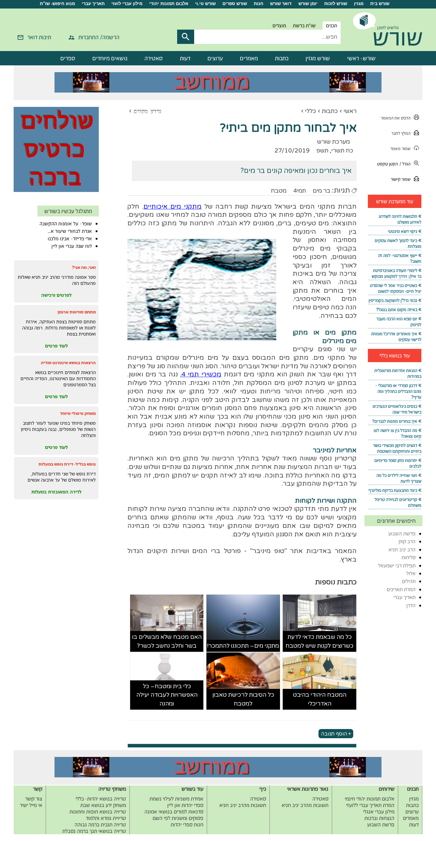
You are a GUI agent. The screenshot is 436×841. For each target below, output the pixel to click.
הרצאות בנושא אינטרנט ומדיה (68, 363)
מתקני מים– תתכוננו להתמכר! (243, 645)
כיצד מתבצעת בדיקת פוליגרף (393, 490)
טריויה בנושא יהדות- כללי (101, 798)
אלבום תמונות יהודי (168, 3)
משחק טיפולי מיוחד (78, 413)
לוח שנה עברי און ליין (71, 246)
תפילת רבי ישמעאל (397, 565)
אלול (411, 573)
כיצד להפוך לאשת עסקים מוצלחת (398, 243)
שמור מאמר (400, 148)
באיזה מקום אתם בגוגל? (396, 309)
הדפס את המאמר (395, 118)
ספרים (67, 58)
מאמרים (249, 58)
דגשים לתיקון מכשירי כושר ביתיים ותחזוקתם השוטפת (397, 448)
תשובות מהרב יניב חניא (305, 805)
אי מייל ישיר (31, 805)
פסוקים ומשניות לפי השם (178, 818)
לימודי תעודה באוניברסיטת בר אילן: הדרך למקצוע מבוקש (396, 273)
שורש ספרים (234, 3)
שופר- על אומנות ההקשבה (66, 224)
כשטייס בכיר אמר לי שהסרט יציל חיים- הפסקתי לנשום (395, 288)
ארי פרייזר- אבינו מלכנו (70, 239)
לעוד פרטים (56, 346)
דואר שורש (281, 3)
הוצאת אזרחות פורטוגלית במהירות (397, 373)
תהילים (409, 581)
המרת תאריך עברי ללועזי (370, 805)
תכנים (331, 25)
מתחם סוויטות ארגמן (77, 312)
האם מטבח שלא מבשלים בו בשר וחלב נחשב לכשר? (167, 641)
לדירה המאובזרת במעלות (56, 492)
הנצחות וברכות (379, 818)
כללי (310, 111)
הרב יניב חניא (402, 549)
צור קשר (33, 798)
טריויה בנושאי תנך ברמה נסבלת (94, 831)
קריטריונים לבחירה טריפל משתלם (398, 502)
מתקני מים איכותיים (172, 206)
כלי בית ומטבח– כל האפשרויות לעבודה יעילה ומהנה (167, 695)
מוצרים (279, 25)
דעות (185, 58)
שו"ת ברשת (304, 25)
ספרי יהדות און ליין (185, 805)
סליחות (409, 557)
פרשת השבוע (402, 533)
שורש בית (379, 3)
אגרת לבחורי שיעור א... (70, 231)
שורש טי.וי (205, 3)
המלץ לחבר (400, 133)
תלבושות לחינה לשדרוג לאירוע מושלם (400, 219)
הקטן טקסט (387, 164)
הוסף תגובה (334, 733)
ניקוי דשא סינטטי (402, 231)
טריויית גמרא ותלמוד (106, 818)
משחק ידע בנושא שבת (103, 805)
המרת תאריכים (401, 589)
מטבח (278, 190)
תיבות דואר (39, 37)
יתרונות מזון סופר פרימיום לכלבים (397, 463)
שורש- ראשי (361, 58)
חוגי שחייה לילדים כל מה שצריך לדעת (398, 478)
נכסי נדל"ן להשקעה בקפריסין (393, 300)
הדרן (411, 605)
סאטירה (153, 58)
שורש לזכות (335, 3)
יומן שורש (307, 3)
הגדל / (405, 164)
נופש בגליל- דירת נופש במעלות (67, 464)
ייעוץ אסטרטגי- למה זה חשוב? (399, 258)
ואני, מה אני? (84, 267)
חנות (258, 3)
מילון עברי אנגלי (378, 811)
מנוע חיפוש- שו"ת (57, 3)
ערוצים (215, 58)
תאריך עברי (93, 3)
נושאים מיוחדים (109, 58)
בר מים (321, 190)
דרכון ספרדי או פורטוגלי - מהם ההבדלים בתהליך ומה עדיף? (398, 391)
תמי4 (299, 190)
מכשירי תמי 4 (201, 374)
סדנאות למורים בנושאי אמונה (173, 811)
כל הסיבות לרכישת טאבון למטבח (243, 699)
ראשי (350, 111)
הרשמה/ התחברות (99, 37)
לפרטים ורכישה (56, 295)
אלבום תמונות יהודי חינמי (369, 798)
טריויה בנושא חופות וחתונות (97, 811)
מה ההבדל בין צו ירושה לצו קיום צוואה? (397, 433)
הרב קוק (407, 541)
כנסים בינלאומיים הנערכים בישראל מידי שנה (397, 409)
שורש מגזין (318, 58)
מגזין (358, 3)
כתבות (282, 58)
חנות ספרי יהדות (187, 824)
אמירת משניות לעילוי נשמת (176, 798)
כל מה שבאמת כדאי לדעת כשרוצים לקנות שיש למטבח (319, 641)
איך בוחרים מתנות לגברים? (394, 421)
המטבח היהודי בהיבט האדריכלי (319, 699)
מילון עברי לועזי (126, 3)
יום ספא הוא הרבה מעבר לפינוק (398, 321)
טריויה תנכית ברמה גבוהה (100, 824)
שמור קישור (400, 179)
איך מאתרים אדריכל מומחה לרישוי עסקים (396, 336)
